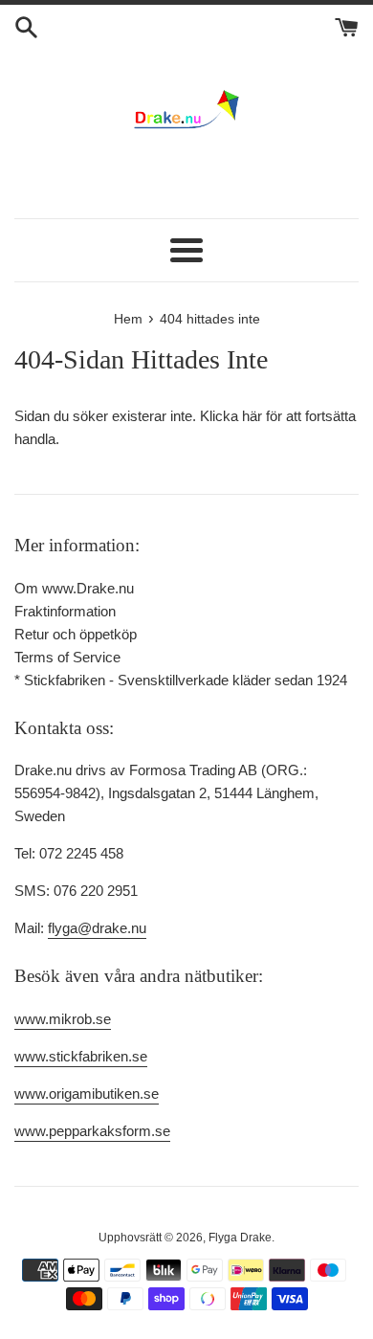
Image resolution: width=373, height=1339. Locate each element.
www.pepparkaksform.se (92, 1131)
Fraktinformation (65, 611)
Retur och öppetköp (75, 634)
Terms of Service (67, 657)
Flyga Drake (240, 1237)
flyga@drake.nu (97, 928)
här (252, 416)
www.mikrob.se (62, 1019)
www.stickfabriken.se (80, 1056)
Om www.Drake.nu (74, 588)
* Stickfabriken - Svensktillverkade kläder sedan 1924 (180, 680)
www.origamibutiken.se (86, 1093)
